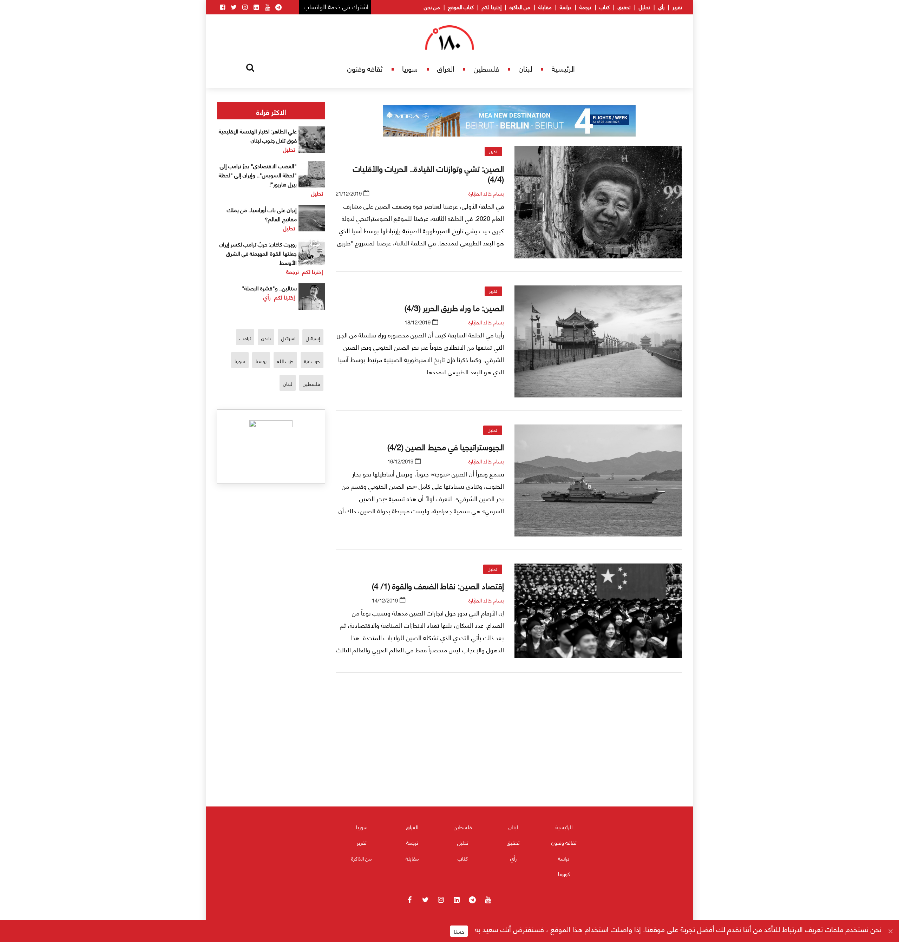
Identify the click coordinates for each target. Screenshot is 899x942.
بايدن (266, 338)
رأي (661, 7)
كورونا (564, 873)
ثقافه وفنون (364, 68)
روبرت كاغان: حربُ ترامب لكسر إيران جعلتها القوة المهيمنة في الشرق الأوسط (258, 253)
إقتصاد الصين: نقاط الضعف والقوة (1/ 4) (438, 585)
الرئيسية (563, 68)
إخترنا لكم (491, 7)
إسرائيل (313, 338)
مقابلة (545, 7)
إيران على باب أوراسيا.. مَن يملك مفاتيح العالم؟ (262, 214)
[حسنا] (890, 931)
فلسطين (486, 68)
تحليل (644, 7)
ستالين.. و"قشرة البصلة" (269, 288)
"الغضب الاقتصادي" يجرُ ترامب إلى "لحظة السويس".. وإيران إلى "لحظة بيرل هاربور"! (258, 174)
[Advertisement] (509, 761)
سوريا (410, 68)
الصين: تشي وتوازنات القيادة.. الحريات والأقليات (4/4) (428, 173)
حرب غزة (312, 360)
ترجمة (585, 7)
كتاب (604, 7)
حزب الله (285, 360)
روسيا (261, 360)
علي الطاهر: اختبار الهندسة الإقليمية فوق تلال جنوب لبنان (258, 135)
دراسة (565, 7)
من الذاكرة (520, 7)
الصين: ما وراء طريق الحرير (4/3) (454, 307)
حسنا (459, 931)
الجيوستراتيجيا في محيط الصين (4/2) (445, 446)
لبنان (525, 68)
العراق (445, 68)
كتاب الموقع (461, 7)
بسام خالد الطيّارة (486, 193)
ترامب (245, 338)
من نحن (432, 7)
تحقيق (624, 7)
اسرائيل (288, 338)
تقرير (677, 7)
